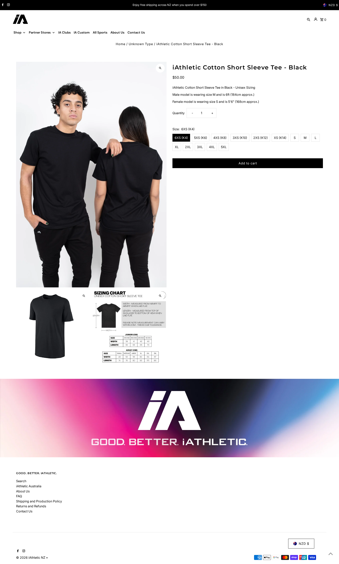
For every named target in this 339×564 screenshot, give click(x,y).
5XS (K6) (200, 138)
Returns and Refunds (31, 506)
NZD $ (333, 5)
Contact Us (24, 511)
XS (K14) (280, 138)
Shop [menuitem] (17, 32)
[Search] (308, 19)
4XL (212, 147)
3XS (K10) (240, 138)
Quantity (178, 113)
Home (120, 44)
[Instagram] (8, 5)
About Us (23, 491)
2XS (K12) (260, 138)
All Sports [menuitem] (100, 32)
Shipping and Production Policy (39, 501)
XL (177, 147)
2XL (188, 147)
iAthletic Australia (28, 486)
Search (21, 481)
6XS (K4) (181, 138)
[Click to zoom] (160, 68)
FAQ (19, 496)
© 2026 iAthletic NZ (31, 557)
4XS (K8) (220, 138)
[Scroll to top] (330, 553)
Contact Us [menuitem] (136, 32)
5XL (224, 147)
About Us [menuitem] (117, 32)
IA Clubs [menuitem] (64, 32)
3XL (200, 147)
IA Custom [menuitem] (82, 32)
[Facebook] (2, 5)
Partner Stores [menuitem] (40, 32)
